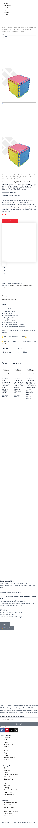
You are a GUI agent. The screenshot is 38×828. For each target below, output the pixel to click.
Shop (5, 768)
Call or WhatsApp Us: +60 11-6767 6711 (18, 596)
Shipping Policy (9, 779)
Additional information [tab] (9, 299)
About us (7, 737)
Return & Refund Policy (11, 774)
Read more (5, 401)
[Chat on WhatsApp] (19, 242)
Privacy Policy (8, 777)
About (6, 3)
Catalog (6, 12)
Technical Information (11, 803)
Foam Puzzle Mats (26, 182)
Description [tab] (6, 296)
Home (3, 27)
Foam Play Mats (19, 27)
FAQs (5, 740)
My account (7, 770)
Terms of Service (9, 744)
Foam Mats (10, 27)
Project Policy (8, 805)
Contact (6, 14)
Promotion (7, 5)
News (6, 10)
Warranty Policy (9, 807)
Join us (6, 746)
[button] (10, 21)
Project (6, 8)
